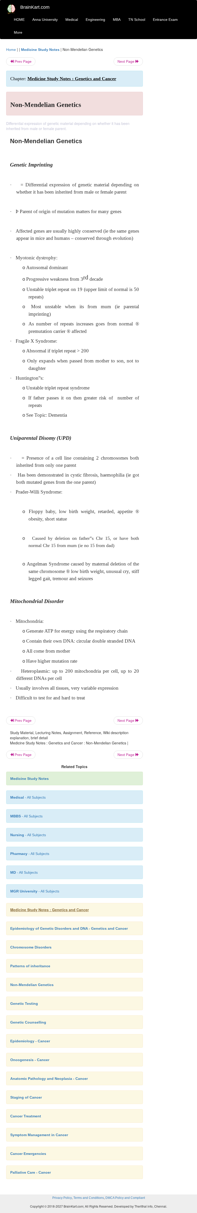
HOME (19, 19)
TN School (136, 19)
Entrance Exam (165, 19)
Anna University (45, 19)
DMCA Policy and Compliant (125, 1198)
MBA (117, 19)
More (18, 32)
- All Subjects (28, 797)
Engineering (95, 19)
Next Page (126, 61)
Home (11, 50)
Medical (71, 19)
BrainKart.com (35, 7)
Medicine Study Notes (40, 50)
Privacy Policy (62, 1198)
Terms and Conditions (88, 1198)
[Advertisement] (171, 124)
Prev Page (23, 61)
